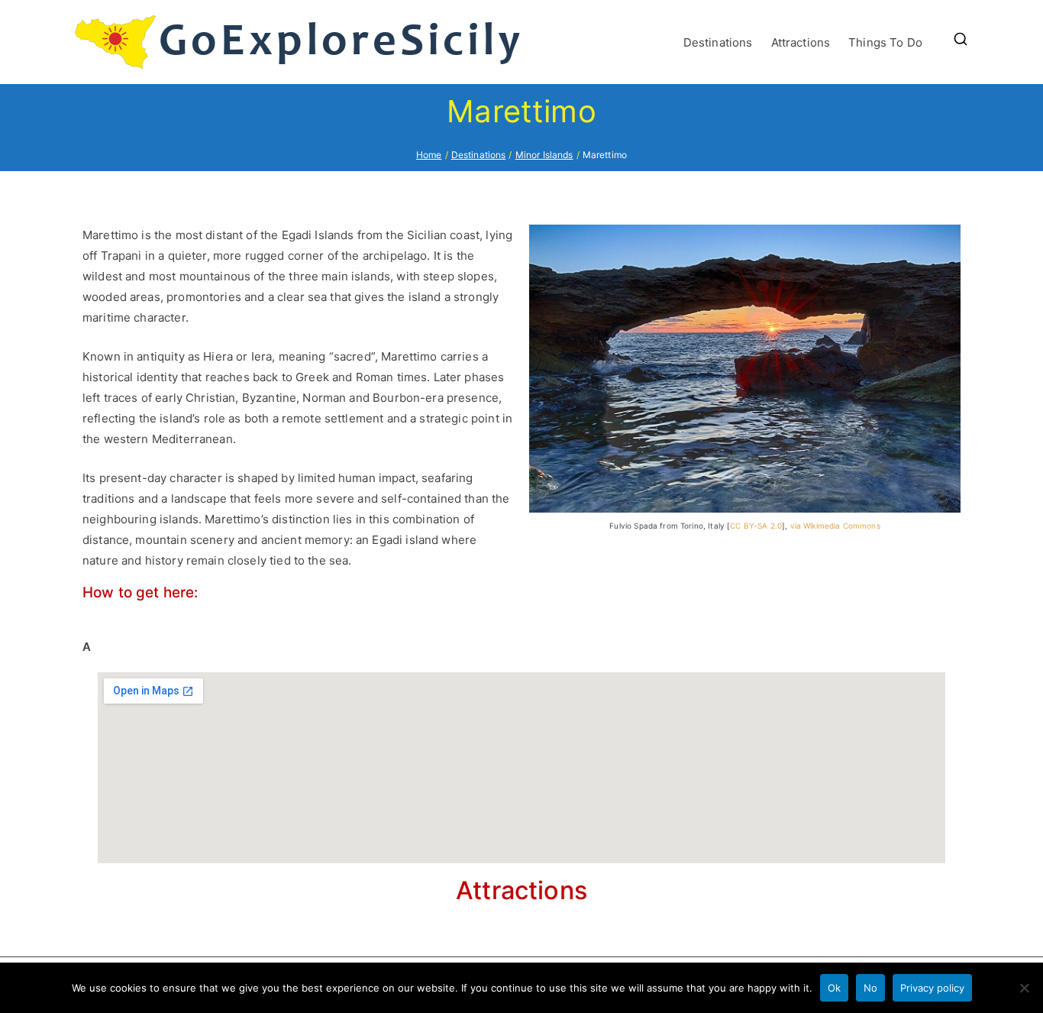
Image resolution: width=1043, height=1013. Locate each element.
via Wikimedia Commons (835, 525)
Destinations (718, 42)
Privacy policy (932, 988)
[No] (1024, 987)
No (870, 988)
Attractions (801, 42)
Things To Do (885, 42)
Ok (834, 988)
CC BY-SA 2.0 (756, 525)
